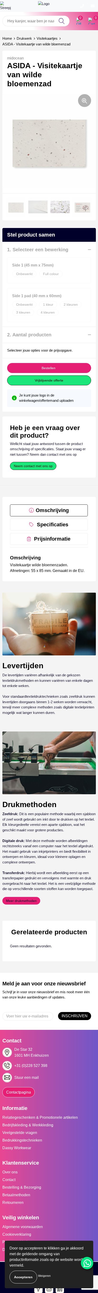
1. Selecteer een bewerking (37, 249)
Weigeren (44, 1276)
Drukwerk (24, 38)
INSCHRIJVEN (75, 1016)
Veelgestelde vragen (19, 1133)
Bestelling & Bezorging (21, 1187)
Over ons (10, 1172)
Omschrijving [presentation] (52, 510)
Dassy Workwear (16, 1148)
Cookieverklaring (16, 1234)
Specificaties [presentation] (52, 525)
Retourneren (13, 1203)
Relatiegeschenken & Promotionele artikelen (40, 1117)
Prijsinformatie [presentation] (52, 539)
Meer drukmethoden (21, 901)
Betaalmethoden (16, 1195)
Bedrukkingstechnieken (22, 1140)
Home (7, 38)
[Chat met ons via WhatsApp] (87, 1263)
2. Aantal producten (29, 334)
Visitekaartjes (47, 38)
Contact (8, 1180)
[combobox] (35, 21)
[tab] (49, 510)
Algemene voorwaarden (22, 1227)
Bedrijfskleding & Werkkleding (27, 1125)
